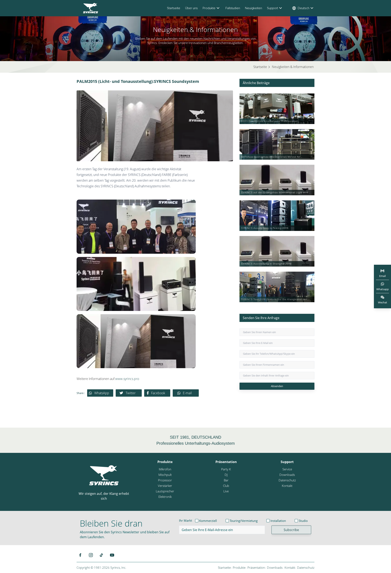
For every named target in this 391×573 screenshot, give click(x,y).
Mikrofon (165, 469)
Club (226, 486)
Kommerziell (208, 521)
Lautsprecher (165, 491)
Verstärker (165, 486)
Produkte (209, 8)
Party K (226, 469)
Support (272, 8)
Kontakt (287, 486)
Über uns (191, 8)
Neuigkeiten (253, 8)
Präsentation (226, 462)
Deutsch (303, 8)
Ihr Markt (185, 520)
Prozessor (165, 480)
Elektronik (165, 497)
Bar (226, 480)
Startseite (173, 8)
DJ (226, 475)
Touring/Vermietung (244, 521)
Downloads (287, 475)
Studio (303, 521)
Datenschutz (287, 480)
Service (287, 469)
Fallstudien (232, 8)
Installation (278, 521)
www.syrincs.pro (127, 379)
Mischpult (165, 475)
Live (226, 491)
